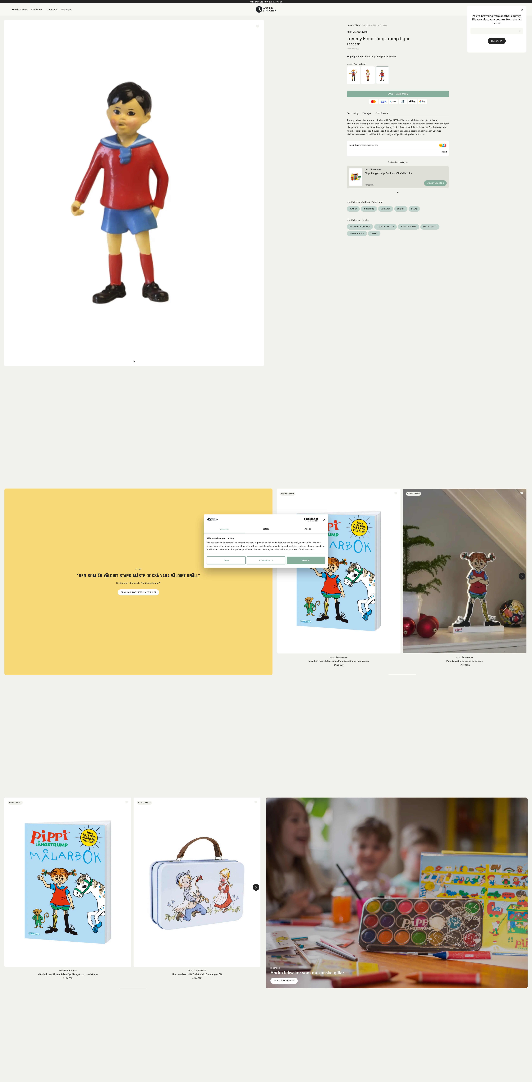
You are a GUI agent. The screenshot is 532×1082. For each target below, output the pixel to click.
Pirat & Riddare (408, 227)
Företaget (66, 9)
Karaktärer (36, 9)
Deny (226, 560)
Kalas (414, 209)
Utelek (374, 233)
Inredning (369, 209)
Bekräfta (496, 41)
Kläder (353, 209)
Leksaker (366, 25)
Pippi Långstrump (357, 32)
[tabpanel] (398, 126)
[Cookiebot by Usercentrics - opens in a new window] (306, 520)
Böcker (401, 209)
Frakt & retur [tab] (381, 113)
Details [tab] (266, 529)
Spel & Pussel (430, 227)
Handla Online (19, 9)
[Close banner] (324, 520)
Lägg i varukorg (398, 94)
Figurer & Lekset (380, 25)
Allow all (306, 560)
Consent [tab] (224, 529)
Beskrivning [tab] (353, 113)
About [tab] (308, 529)
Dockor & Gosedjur (360, 227)
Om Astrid (52, 9)
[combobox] (496, 31)
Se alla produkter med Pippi (138, 592)
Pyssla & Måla (357, 233)
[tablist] (398, 113)
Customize (264, 560)
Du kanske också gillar (398, 162)
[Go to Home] (266, 9)
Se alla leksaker (284, 981)
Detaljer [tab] (367, 113)
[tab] (134, 361)
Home (349, 25)
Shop (357, 25)
